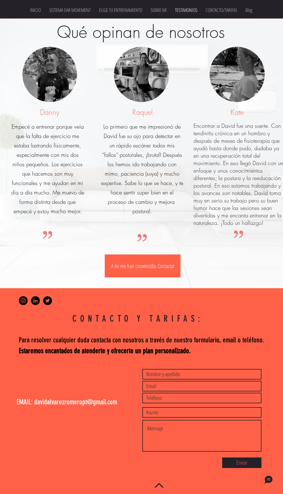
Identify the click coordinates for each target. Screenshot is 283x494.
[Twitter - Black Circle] (47, 300)
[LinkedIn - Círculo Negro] (35, 300)
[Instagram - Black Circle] (23, 300)
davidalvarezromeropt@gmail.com (75, 402)
